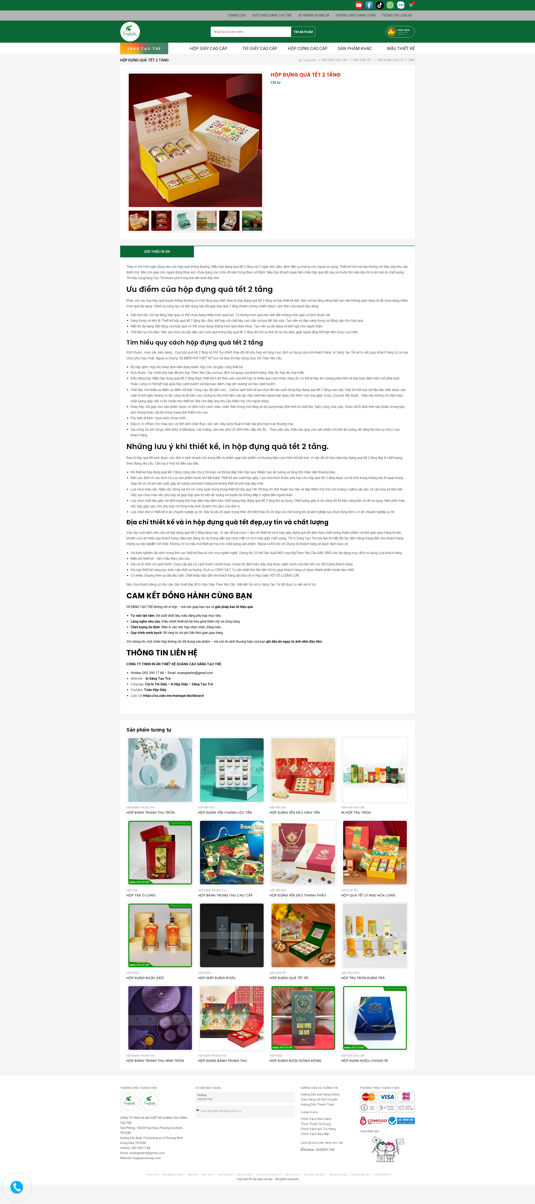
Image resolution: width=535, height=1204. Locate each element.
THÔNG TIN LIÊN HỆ (397, 15)
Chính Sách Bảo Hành (316, 1119)
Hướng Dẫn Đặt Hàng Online (320, 1094)
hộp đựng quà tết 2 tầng (236, 267)
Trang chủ (309, 60)
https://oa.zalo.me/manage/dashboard (173, 696)
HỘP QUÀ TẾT (362, 60)
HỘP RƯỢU (207, 1174)
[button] (256, 140)
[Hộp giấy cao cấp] (130, 32)
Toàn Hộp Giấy (155, 690)
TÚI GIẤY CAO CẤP (259, 48)
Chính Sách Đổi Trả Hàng (318, 1129)
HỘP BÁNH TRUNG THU (267, 1174)
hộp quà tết (320, 272)
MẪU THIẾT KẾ (401, 48)
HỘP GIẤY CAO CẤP (208, 48)
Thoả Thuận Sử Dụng (316, 1124)
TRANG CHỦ (237, 15)
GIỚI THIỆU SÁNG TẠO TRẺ (272, 15)
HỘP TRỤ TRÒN (291, 1174)
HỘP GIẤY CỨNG (337, 1174)
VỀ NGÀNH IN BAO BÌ (313, 15)
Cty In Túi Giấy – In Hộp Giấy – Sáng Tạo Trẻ (179, 684)
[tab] (157, 251)
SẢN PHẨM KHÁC (355, 48)
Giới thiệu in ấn (157, 252)
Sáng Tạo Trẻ (154, 278)
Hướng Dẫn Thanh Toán (317, 1104)
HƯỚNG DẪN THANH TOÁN (356, 15)
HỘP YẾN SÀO (244, 1174)
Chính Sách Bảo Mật (315, 1134)
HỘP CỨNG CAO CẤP (307, 48)
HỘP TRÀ (192, 1174)
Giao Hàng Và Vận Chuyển (319, 1099)
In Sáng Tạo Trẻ (158, 679)
